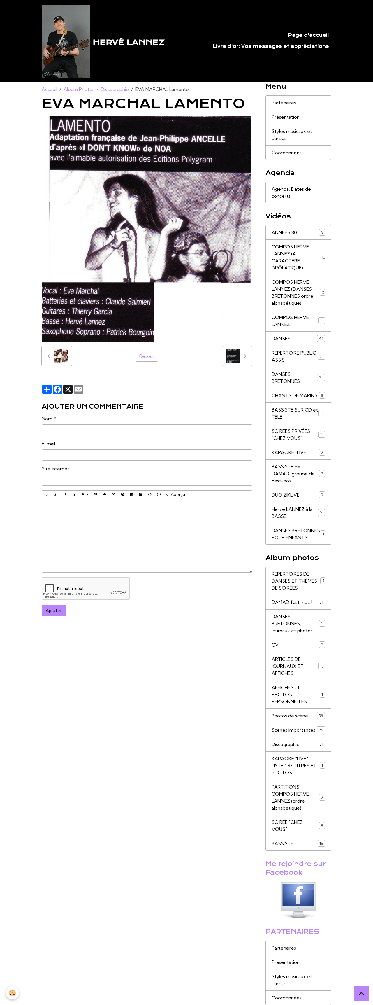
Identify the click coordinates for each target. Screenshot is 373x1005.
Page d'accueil (308, 35)
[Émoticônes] (158, 495)
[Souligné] (64, 495)
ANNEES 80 (297, 232)
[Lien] (113, 495)
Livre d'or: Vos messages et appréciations (271, 46)
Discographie (115, 89)
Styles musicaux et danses (292, 134)
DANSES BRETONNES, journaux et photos (299, 623)
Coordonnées (287, 152)
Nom (47, 418)
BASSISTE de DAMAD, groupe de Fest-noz (299, 474)
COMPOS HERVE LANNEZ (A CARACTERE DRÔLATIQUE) (299, 257)
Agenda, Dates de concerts (291, 192)
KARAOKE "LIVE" (297, 452)
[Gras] (46, 495)
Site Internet (55, 469)
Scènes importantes (297, 730)
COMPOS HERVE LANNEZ (298, 320)
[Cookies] (12, 992)
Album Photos (79, 89)
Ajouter (53, 610)
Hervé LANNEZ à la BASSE (298, 512)
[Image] (131, 495)
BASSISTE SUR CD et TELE (298, 413)
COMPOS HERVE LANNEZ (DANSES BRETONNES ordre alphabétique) (299, 292)
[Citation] (95, 495)
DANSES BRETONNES (298, 377)
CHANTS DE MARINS (297, 395)
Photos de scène (297, 716)
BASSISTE (297, 843)
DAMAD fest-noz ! (297, 602)
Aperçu (177, 494)
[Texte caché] (122, 495)
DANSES (297, 339)
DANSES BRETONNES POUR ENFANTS (298, 534)
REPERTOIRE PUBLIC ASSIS (298, 356)
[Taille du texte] (73, 495)
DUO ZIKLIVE (297, 495)
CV (297, 645)
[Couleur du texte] (84, 495)
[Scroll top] (361, 993)
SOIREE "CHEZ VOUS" (297, 825)
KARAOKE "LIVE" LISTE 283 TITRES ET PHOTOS (298, 765)
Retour (146, 356)
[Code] (149, 495)
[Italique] (55, 495)
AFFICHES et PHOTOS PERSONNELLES (298, 694)
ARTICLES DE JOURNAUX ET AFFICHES (299, 666)
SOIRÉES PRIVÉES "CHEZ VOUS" (298, 434)
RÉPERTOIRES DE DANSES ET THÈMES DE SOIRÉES (298, 581)
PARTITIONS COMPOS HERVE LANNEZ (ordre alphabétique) (300, 797)
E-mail (48, 444)
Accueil (49, 89)
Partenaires (284, 103)
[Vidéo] (140, 495)
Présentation (286, 117)
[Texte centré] (104, 495)
